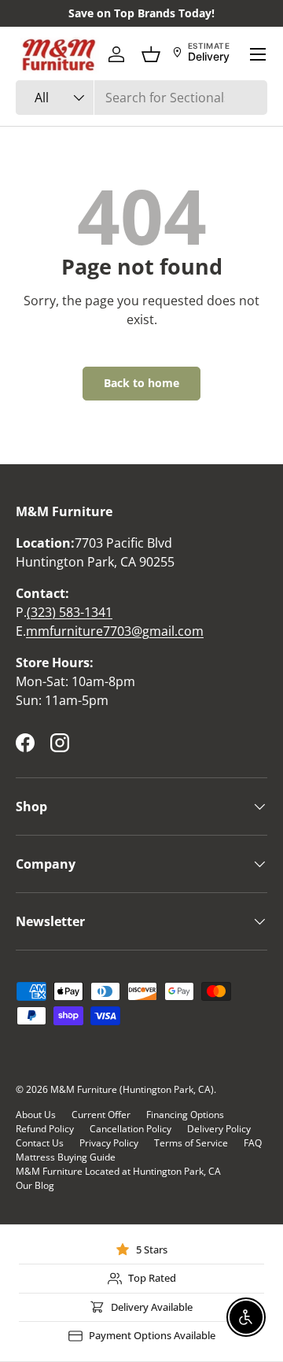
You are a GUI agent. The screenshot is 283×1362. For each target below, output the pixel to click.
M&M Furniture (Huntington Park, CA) (132, 1089)
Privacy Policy (108, 1143)
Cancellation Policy (130, 1128)
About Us (36, 1114)
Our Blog (35, 1185)
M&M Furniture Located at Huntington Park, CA (118, 1171)
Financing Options (185, 1114)
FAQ (253, 1143)
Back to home (141, 382)
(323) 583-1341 (69, 612)
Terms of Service (191, 1143)
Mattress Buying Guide (66, 1157)
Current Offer (101, 1114)
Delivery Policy (219, 1128)
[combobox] (141, 97)
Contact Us (40, 1143)
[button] (151, 54)
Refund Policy (45, 1128)
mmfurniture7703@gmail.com (115, 631)
